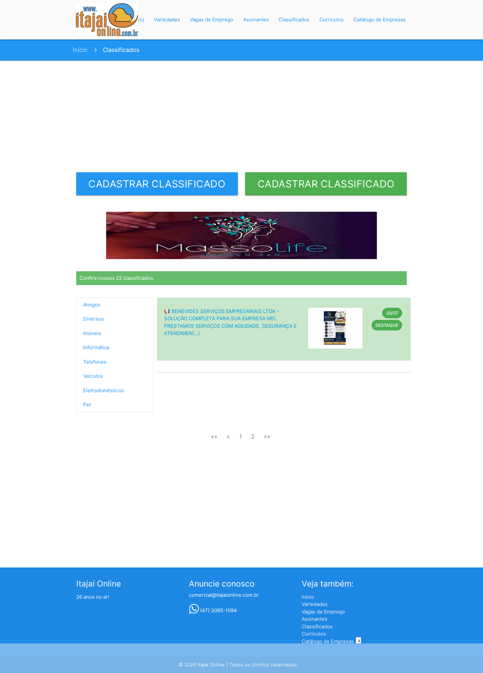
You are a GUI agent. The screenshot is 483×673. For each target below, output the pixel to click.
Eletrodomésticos (103, 390)
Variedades (167, 19)
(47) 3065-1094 (218, 610)
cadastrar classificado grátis (156, 186)
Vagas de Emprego (211, 19)
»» (267, 436)
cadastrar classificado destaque (326, 186)
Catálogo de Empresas (380, 19)
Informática (96, 347)
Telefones (94, 362)
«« (214, 436)
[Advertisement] (242, 116)
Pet (87, 404)
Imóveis (92, 333)
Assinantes (256, 19)
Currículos (331, 19)
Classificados (294, 19)
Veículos (93, 376)
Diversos (93, 319)
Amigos (92, 304)
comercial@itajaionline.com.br (224, 595)
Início (80, 49)
